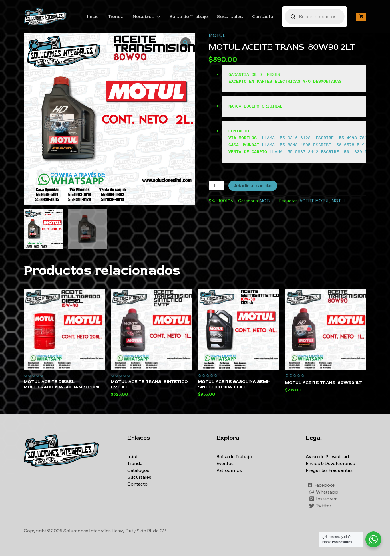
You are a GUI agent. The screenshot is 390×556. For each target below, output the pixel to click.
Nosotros (143, 16)
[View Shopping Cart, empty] (361, 17)
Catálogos (138, 470)
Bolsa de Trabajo (188, 16)
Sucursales (230, 16)
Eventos (225, 463)
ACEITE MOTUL (314, 201)
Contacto (137, 484)
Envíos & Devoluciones (330, 463)
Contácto (262, 16)
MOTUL (217, 35)
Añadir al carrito (253, 186)
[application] (157, 17)
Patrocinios (229, 470)
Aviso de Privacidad (327, 456)
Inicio (93, 16)
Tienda (116, 16)
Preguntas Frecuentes (329, 470)
